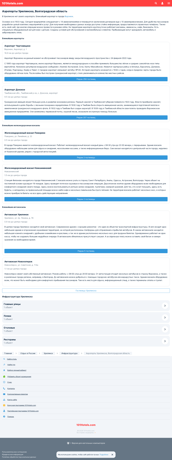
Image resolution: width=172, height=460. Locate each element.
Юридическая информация (12, 454)
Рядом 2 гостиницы (86, 157)
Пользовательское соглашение (14, 452)
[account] (162, 3)
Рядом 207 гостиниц (86, 117)
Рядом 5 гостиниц (86, 251)
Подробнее (104, 455)
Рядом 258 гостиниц (86, 79)
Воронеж (69, 16)
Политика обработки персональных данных (19, 457)
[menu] (169, 3)
